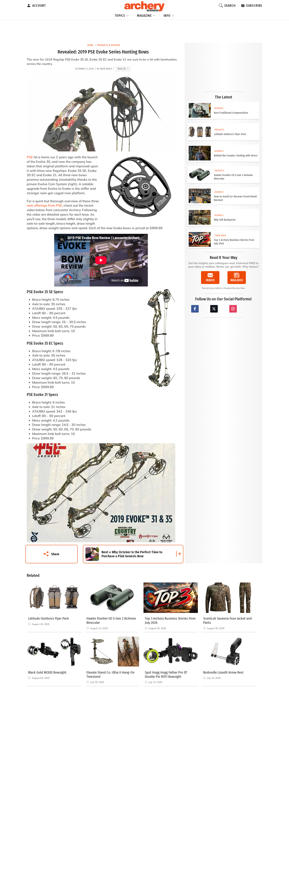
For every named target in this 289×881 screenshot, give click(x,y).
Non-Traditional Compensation (231, 112)
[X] (214, 309)
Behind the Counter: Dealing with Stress (236, 155)
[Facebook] (195, 309)
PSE (30, 157)
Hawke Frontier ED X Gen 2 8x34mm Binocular (233, 176)
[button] (122, 15)
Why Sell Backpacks (225, 219)
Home (90, 45)
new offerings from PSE (44, 205)
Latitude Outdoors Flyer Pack (230, 134)
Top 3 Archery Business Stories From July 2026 (234, 241)
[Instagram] (233, 309)
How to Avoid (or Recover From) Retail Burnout (235, 198)
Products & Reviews (108, 45)
